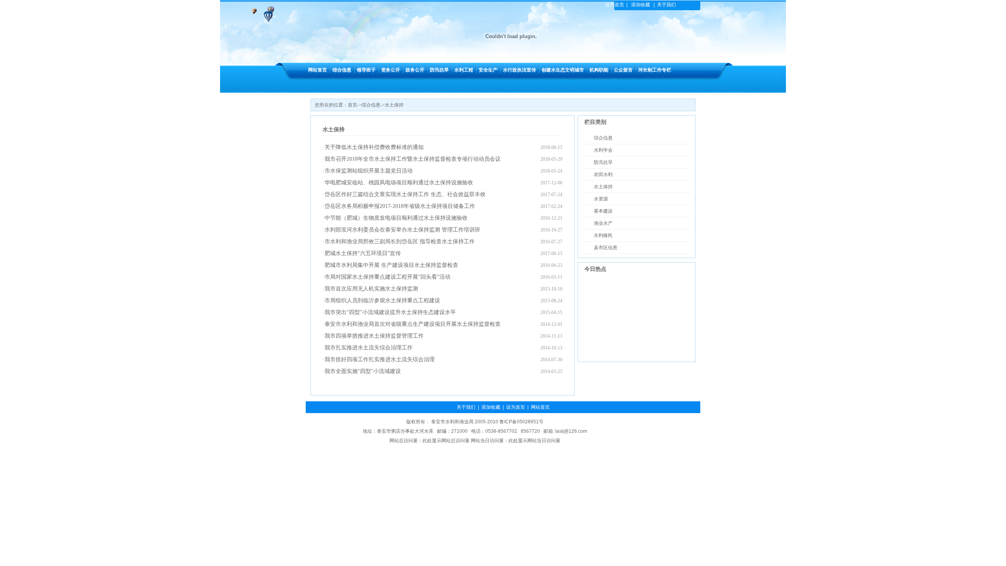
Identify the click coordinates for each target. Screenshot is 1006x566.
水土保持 (394, 105)
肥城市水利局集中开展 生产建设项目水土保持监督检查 (391, 265)
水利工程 (463, 70)
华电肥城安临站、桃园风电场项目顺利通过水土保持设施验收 (399, 183)
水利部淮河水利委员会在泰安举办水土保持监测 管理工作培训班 (402, 230)
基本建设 (603, 211)
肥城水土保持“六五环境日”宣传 (363, 253)
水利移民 (603, 235)
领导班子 (366, 70)
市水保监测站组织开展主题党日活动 (369, 171)
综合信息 (341, 70)
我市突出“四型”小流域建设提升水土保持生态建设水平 (390, 312)
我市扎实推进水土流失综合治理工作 (369, 348)
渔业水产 (603, 223)
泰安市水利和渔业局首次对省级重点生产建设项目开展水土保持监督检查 (413, 324)
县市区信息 (605, 247)
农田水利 (603, 174)
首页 (352, 105)
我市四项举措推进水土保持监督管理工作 (374, 336)
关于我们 (666, 4)
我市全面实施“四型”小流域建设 (363, 371)
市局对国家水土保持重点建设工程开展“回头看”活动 (387, 277)
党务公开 (390, 70)
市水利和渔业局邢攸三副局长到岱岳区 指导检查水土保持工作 (400, 241)
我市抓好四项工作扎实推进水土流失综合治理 (380, 359)
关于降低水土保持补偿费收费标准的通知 (374, 147)
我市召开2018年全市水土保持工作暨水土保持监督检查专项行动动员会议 (413, 159)
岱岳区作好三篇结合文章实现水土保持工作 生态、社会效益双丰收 (405, 194)
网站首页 (317, 70)
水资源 (601, 199)
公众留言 (623, 70)
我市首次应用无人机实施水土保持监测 (371, 289)
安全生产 (488, 70)
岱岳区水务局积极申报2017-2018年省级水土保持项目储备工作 (400, 206)
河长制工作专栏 (654, 70)
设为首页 (614, 4)
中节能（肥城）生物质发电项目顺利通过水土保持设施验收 (396, 218)
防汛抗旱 (439, 70)
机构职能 (598, 70)
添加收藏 (640, 4)
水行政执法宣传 (519, 70)
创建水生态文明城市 (563, 70)
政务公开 (415, 70)
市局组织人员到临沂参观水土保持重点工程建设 (382, 300)
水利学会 (603, 150)
